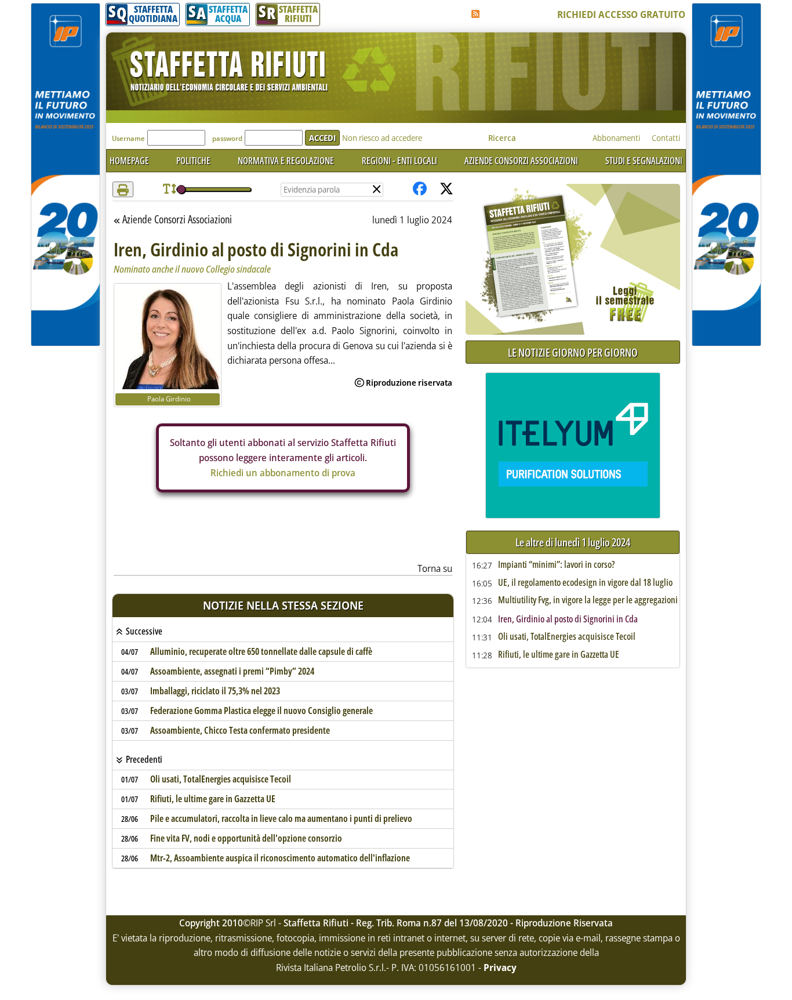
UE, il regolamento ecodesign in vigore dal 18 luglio (585, 583)
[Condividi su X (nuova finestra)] (446, 189)
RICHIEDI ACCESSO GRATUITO (621, 14)
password (227, 138)
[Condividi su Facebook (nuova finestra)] (420, 189)
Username (128, 138)
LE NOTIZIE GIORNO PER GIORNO (573, 352)
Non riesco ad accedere (382, 137)
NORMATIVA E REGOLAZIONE (286, 160)
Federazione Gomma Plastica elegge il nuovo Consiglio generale (261, 710)
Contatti (666, 137)
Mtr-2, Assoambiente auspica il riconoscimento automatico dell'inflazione (280, 858)
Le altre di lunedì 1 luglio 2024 (572, 542)
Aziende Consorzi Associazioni (177, 220)
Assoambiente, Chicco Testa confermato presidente (240, 730)
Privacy (500, 967)
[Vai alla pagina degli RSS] (475, 14)
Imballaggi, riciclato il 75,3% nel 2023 (215, 690)
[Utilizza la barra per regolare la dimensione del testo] (169, 189)
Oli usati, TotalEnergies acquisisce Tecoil (220, 779)
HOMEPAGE (129, 160)
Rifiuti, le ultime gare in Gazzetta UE (212, 798)
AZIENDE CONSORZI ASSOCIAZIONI (521, 160)
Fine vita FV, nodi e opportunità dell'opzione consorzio (246, 838)
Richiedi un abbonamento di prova (282, 472)
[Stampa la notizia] (122, 189)
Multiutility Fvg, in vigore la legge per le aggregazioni (588, 600)
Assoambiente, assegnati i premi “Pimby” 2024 (232, 671)
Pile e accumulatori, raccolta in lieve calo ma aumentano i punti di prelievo (281, 818)
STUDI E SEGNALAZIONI (643, 160)
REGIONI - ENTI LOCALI (399, 160)
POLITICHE (193, 160)
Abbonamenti (616, 137)
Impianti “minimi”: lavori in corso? (556, 565)
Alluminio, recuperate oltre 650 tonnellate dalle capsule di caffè (261, 651)
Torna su (434, 568)
